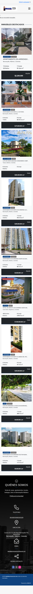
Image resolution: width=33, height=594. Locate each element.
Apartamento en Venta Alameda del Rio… (15, 356)
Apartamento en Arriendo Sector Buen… (15, 454)
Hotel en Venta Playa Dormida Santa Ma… (15, 307)
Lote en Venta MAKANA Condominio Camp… (15, 161)
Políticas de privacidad (16, 496)
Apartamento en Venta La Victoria (13, 112)
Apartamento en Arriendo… (16, 59)
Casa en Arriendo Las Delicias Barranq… (15, 405)
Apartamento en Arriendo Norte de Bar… (15, 258)
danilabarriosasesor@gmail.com (16, 551)
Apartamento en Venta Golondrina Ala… (15, 210)
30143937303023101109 (16, 517)
